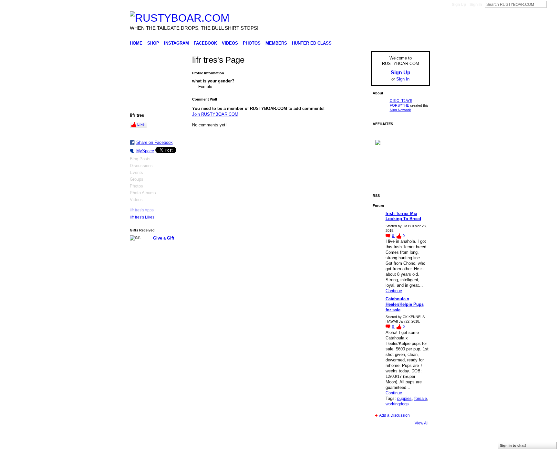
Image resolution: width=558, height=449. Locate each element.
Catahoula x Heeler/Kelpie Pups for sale (405, 304)
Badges (357, 441)
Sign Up (459, 4)
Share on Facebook (154, 142)
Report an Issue (382, 441)
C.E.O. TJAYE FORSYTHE (187, 441)
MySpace (145, 150)
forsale (420, 398)
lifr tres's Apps (142, 210)
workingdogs (397, 403)
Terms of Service (415, 441)
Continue (394, 290)
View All (422, 423)
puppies (404, 398)
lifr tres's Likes (142, 217)
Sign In (476, 4)
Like (141, 124)
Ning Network (400, 110)
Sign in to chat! (513, 445)
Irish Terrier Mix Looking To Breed (403, 216)
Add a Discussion (394, 415)
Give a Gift (163, 238)
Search (551, 4)
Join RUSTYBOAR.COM (215, 114)
